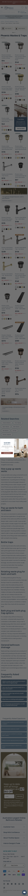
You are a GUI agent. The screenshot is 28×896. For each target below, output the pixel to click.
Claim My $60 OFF (7, 453)
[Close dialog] (27, 439)
